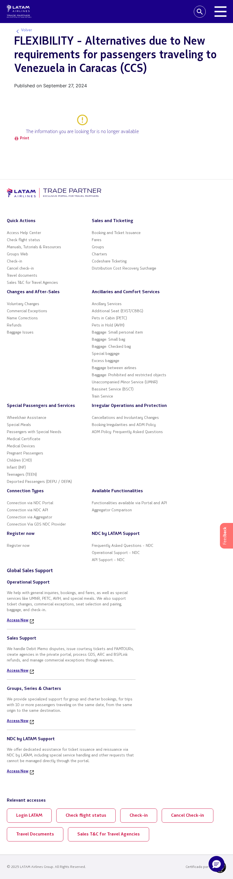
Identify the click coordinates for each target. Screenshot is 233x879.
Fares (96, 240)
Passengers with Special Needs (34, 432)
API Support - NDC (108, 560)
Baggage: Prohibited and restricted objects (129, 375)
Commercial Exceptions (27, 311)
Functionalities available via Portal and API (129, 503)
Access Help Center (24, 233)
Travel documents (22, 276)
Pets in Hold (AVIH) (108, 325)
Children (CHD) (19, 460)
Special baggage (106, 354)
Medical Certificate (23, 439)
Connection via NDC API (27, 510)
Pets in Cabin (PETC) (109, 318)
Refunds (14, 325)
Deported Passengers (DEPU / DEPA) (39, 482)
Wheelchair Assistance (26, 418)
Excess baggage (105, 361)
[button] (216, 864)
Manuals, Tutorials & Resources (34, 247)
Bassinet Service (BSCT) (113, 389)
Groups (98, 247)
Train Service (102, 396)
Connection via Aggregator (29, 517)
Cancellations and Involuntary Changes (125, 418)
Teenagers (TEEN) (22, 475)
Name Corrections (22, 318)
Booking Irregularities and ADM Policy (124, 425)
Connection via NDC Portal (30, 503)
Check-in (14, 261)
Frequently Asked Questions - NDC (122, 546)
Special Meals (19, 425)
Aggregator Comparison (112, 510)
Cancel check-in (20, 268)
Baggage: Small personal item (117, 332)
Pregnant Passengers (25, 453)
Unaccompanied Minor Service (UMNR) (125, 382)
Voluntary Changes (23, 304)
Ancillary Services (107, 304)
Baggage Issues (20, 332)
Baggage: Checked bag (111, 347)
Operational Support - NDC (116, 553)
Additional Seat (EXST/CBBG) (117, 311)
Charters (99, 254)
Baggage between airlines (114, 368)
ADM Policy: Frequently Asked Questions (127, 432)
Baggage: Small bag (108, 340)
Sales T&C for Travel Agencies (32, 283)
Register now (18, 546)
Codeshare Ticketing (109, 261)
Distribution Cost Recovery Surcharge (124, 268)
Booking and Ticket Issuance (116, 233)
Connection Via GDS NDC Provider (36, 524)
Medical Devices (21, 446)
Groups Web (17, 254)
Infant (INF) (16, 468)
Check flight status (23, 240)
